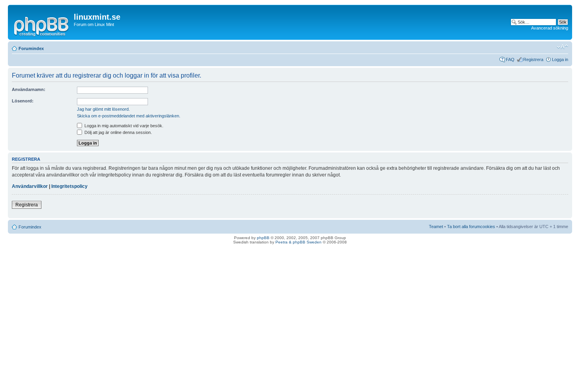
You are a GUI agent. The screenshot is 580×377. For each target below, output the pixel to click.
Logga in (560, 59)
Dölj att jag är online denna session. (117, 132)
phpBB (263, 238)
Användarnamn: (28, 89)
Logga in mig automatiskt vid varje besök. (123, 125)
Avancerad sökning (549, 28)
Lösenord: (23, 100)
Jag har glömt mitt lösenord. (103, 109)
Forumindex (31, 48)
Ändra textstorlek (562, 46)
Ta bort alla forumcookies (471, 226)
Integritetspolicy (69, 186)
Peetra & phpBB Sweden (298, 242)
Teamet (436, 226)
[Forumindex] (42, 25)
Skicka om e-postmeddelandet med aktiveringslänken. (128, 115)
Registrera (533, 59)
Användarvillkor (30, 186)
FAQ (510, 59)
